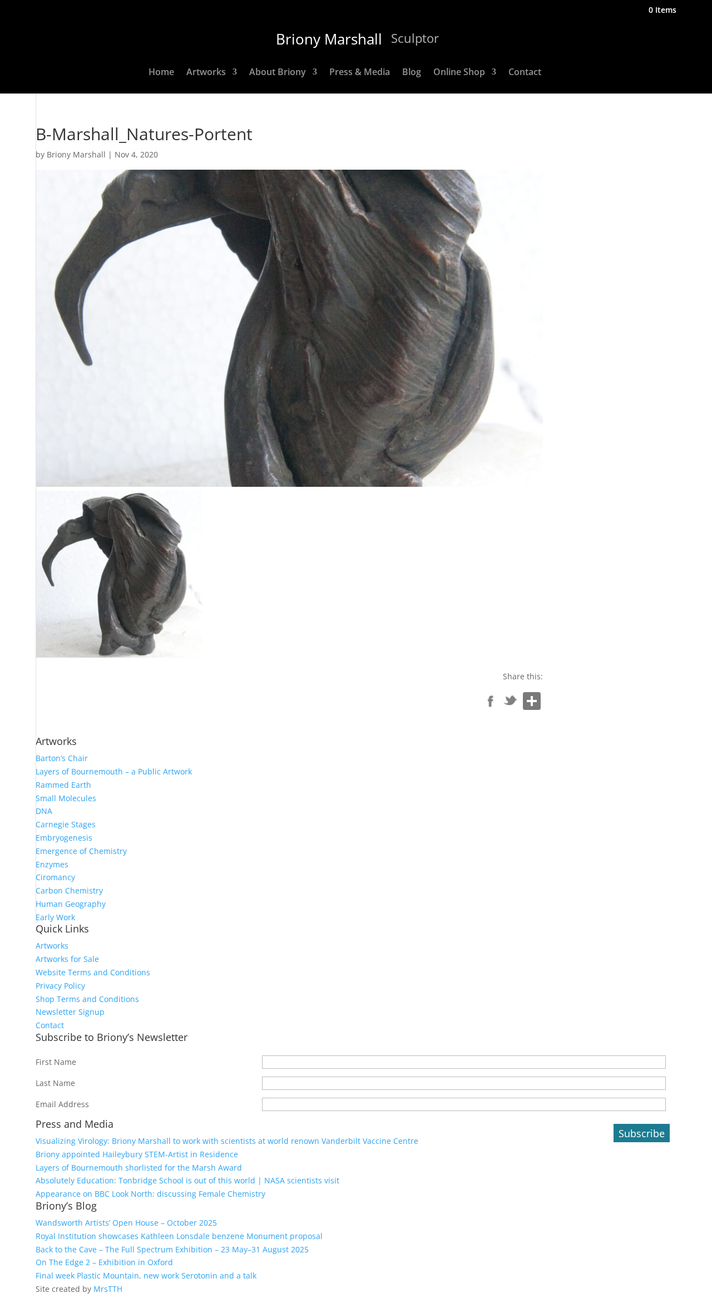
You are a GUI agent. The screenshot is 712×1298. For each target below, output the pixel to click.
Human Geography (71, 904)
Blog (411, 73)
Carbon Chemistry (69, 890)
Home (161, 73)
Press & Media (359, 73)
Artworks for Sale (67, 959)
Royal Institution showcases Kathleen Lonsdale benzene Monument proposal (179, 1236)
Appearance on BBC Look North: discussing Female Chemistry (150, 1193)
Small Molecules (66, 798)
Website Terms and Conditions (93, 972)
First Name (56, 1062)
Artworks (206, 73)
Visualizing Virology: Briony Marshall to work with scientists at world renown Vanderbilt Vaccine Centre (227, 1141)
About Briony (277, 73)
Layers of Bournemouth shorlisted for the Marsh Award (139, 1167)
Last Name (55, 1083)
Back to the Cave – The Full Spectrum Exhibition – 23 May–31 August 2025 (172, 1249)
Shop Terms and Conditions (87, 999)
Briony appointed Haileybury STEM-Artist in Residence (137, 1154)
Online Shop (459, 73)
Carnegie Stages (66, 824)
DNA (44, 811)
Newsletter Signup (70, 1011)
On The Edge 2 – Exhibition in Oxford (104, 1262)
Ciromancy (55, 877)
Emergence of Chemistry (81, 851)
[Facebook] (491, 703)
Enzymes (52, 864)
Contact (524, 73)
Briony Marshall (76, 154)
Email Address (62, 1104)
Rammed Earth (63, 784)
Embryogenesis (64, 837)
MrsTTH (107, 1289)
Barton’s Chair (62, 758)
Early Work (55, 917)
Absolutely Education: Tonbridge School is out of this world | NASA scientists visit (187, 1180)
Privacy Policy (60, 985)
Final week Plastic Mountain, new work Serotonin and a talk (146, 1275)
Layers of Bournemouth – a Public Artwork (114, 771)
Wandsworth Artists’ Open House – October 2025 (126, 1222)
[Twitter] (511, 703)
